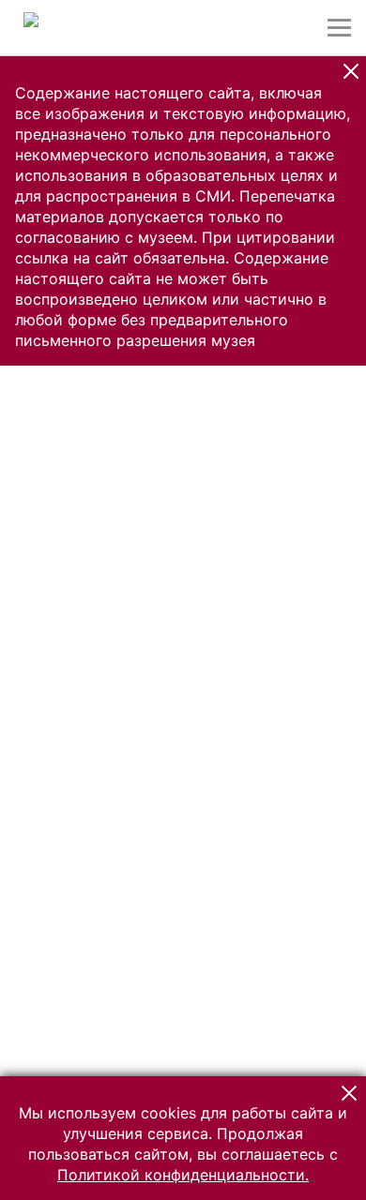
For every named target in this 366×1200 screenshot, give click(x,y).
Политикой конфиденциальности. (183, 1174)
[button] (350, 71)
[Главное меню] (339, 27)
